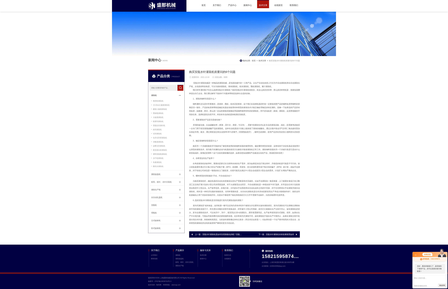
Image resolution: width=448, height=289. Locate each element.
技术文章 (263, 5)
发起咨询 (442, 285)
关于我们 (217, 5)
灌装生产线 (156, 190)
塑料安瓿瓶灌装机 (160, 154)
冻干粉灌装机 (158, 158)
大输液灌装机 (158, 117)
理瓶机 (154, 213)
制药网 (158, 285)
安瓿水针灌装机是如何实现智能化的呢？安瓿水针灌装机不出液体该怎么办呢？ (235, 234)
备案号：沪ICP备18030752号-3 (159, 281)
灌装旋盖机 (156, 174)
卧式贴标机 (156, 228)
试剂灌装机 (157, 134)
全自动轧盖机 (156, 197)
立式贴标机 (156, 221)
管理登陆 (166, 285)
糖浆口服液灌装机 (160, 109)
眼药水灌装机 (158, 166)
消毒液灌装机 (158, 142)
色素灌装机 (157, 162)
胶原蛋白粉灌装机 (160, 150)
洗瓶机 (154, 205)
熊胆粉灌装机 (158, 101)
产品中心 (232, 5)
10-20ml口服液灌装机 (161, 105)
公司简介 (154, 255)
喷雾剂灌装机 (158, 121)
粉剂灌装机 (157, 130)
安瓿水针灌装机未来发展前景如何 (280, 234)
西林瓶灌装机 (158, 113)
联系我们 (294, 5)
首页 (203, 5)
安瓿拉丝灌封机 (159, 125)
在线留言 (278, 5)
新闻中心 (247, 5)
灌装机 (154, 95)
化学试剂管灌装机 (160, 138)
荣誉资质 (154, 259)
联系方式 (227, 255)
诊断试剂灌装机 (159, 146)
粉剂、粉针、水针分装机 (161, 182)
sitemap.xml (176, 285)
